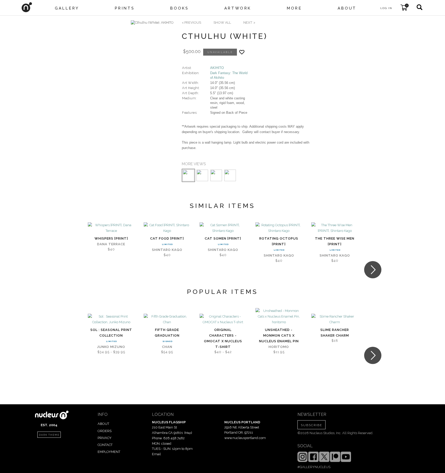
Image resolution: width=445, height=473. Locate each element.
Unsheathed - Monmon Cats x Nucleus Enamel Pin (279, 335)
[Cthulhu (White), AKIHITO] (152, 22)
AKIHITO (217, 68)
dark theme (49, 435)
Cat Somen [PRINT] (223, 238)
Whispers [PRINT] (111, 238)
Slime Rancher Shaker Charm (334, 332)
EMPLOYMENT (109, 452)
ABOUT (103, 424)
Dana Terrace (111, 244)
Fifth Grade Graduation (167, 332)
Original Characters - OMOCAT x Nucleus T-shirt (223, 338)
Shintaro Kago (167, 250)
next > (249, 22)
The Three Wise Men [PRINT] (334, 241)
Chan (167, 347)
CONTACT (105, 445)
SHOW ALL (222, 22)
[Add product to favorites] (242, 52)
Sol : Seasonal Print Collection (111, 332)
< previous (191, 22)
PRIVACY (105, 438)
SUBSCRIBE (311, 425)
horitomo (279, 347)
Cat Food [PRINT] (167, 238)
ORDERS (105, 431)
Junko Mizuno (111, 347)
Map (188, 433)
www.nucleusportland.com (245, 438)
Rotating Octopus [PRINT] (278, 241)
